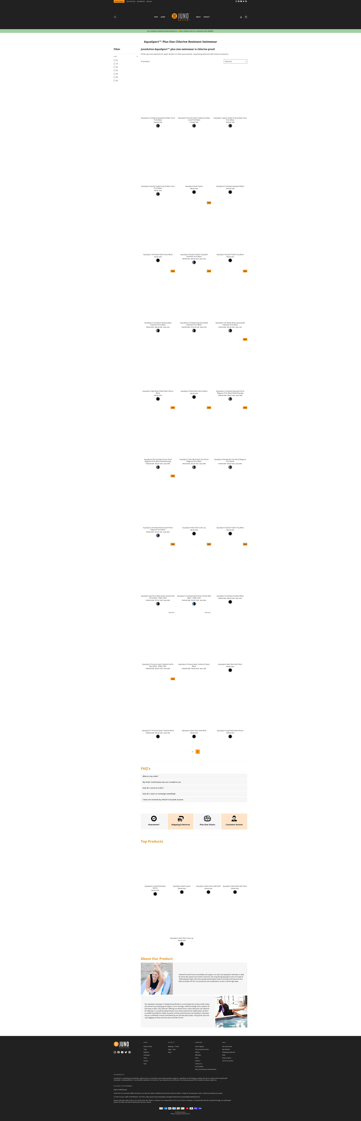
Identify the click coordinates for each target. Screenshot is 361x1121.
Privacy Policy (226, 1058)
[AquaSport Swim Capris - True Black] (182, 892)
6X (117, 81)
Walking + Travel (173, 1046)
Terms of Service (227, 1061)
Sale (145, 1064)
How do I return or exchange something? (159, 794)
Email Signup (199, 1046)
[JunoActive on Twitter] (126, 1052)
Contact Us (198, 1064)
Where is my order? (150, 776)
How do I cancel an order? (153, 788)
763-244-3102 (130, 1)
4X (117, 74)
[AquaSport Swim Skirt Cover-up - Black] (194, 533)
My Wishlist (141, 1)
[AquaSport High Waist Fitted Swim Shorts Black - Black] (158, 399)
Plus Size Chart (227, 1046)
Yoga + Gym (172, 1049)
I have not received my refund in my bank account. (163, 800)
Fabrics (197, 1052)
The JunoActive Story (202, 1049)
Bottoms (146, 1052)
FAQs (224, 1055)
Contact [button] (206, 17)
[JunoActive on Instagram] (115, 1052)
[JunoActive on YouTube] (122, 1052)
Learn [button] (163, 17)
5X (117, 77)
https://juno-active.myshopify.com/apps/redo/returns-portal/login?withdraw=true (173, 1097)
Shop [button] (156, 17)
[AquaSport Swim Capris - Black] (194, 192)
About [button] (198, 17)
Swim (145, 1058)
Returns (149, 1)
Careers (197, 1061)
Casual (146, 1061)
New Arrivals (148, 1046)
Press (197, 1058)
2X (117, 67)
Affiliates (198, 1055)
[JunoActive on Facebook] (118, 1052)
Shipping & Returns (228, 1052)
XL (117, 60)
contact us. (213, 1080)
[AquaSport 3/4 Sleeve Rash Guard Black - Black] (158, 260)
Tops (145, 1049)
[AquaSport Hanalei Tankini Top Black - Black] (230, 260)
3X (117, 70)
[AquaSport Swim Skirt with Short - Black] (230, 670)
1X (117, 64)
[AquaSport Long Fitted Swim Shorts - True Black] (230, 736)
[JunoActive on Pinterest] (129, 1052)
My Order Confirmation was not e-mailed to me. (162, 782)
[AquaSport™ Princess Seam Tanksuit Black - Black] (158, 736)
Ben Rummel (186, 1114)
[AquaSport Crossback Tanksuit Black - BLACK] (230, 602)
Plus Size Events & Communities (205, 1069)
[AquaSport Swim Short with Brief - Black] (194, 736)
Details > (211, 31)
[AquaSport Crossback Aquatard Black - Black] (230, 192)
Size (115, 56)
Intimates (147, 1055)
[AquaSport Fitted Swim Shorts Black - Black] (194, 397)
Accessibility (199, 1066)
